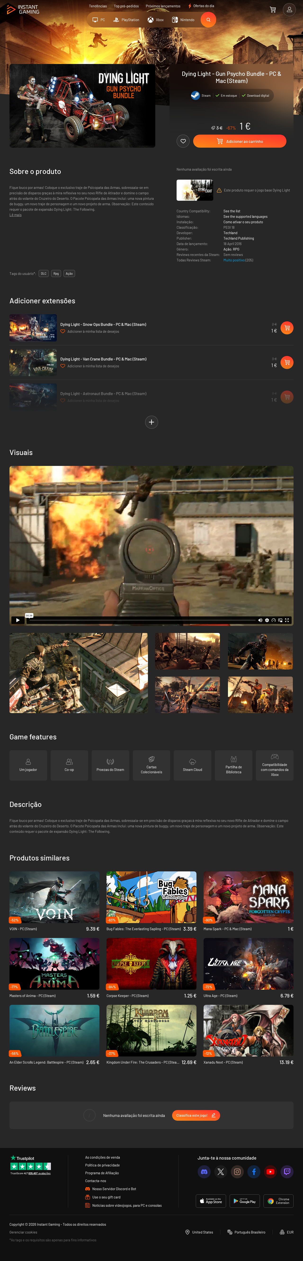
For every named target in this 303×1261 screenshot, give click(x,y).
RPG (236, 249)
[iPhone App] (211, 1201)
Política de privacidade (102, 1165)
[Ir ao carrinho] (273, 9)
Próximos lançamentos (163, 6)
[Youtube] (270, 1171)
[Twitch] (287, 1171)
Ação (227, 249)
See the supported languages (245, 216)
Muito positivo (234, 260)
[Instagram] (237, 1171)
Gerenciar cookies (23, 1232)
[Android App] (245, 1201)
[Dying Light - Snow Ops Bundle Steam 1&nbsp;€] (33, 327)
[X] (220, 1171)
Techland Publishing (238, 238)
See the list (231, 211)
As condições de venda (102, 1157)
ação (69, 273)
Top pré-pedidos (126, 6)
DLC (43, 273)
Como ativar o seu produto (243, 222)
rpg (56, 273)
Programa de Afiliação (102, 1173)
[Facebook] (253, 1171)
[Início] (23, 9)
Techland (230, 233)
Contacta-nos (95, 1181)
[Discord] (204, 1171)
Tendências (98, 6)
